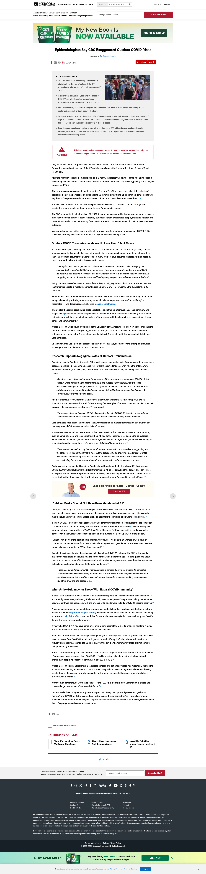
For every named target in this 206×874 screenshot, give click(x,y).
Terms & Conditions (93, 843)
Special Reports (128, 808)
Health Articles (76, 808)
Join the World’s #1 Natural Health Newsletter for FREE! (55, 13)
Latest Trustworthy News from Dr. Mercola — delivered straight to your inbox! (71, 774)
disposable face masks (72, 313)
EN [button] (157, 4)
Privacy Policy (115, 869)
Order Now (155, 857)
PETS (91, 5)
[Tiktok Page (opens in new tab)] (110, 785)
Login (99, 759)
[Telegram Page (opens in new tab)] (85, 785)
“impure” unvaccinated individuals (106, 699)
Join (107, 759)
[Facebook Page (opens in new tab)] (71, 785)
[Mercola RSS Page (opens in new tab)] (134, 785)
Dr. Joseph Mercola (108, 56)
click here (72, 831)
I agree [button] (145, 869)
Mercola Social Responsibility (102, 808)
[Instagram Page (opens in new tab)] (76, 785)
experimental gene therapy (83, 612)
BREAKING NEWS (64, 5)
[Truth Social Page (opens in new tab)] (95, 785)
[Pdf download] (63, 62)
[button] (158, 15)
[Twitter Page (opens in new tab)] (80, 785)
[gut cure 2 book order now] (103, 42)
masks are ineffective (105, 304)
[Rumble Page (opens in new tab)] (126, 785)
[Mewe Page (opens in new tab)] (103, 785)
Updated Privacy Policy (112, 843)
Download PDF (119, 491)
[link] (51, 63)
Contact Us (74, 805)
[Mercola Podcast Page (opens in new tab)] (130, 785)
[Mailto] (53, 719)
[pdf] (57, 718)
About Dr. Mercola (77, 802)
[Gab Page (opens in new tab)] (91, 785)
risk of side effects (72, 616)
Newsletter (127, 802)
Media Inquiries (97, 802)
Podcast (126, 805)
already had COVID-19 (119, 635)
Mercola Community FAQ (100, 805)
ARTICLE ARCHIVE (80, 5)
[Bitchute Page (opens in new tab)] (121, 785)
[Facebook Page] (49, 719)
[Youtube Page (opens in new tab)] (115, 785)
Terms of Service (130, 869)
